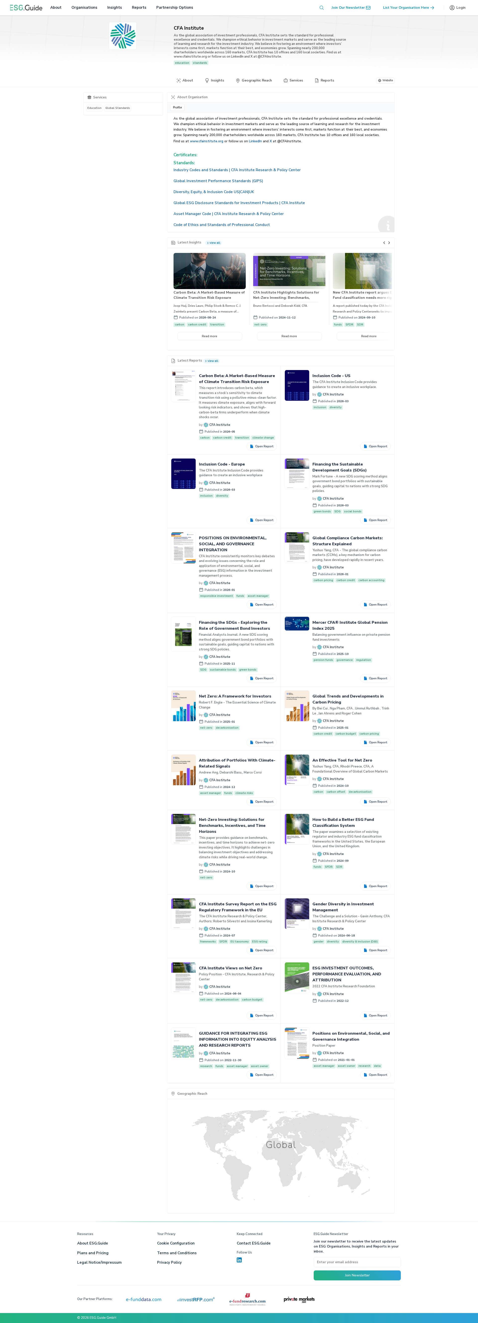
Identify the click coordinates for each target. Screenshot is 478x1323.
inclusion (320, 407)
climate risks (244, 793)
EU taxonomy (240, 941)
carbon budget (346, 734)
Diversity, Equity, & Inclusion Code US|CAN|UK (214, 191)
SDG (337, 511)
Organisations (84, 7)
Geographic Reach (257, 80)
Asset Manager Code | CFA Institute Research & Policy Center (229, 213)
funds (338, 324)
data (377, 1066)
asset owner (259, 1066)
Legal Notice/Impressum (99, 1262)
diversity (336, 407)
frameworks (208, 941)
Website (387, 80)
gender (318, 941)
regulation (363, 660)
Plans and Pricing (93, 1252)
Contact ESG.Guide (254, 1243)
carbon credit (197, 324)
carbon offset (336, 792)
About (55, 7)
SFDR (349, 324)
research (206, 1066)
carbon (179, 324)
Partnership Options (174, 7)
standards (200, 63)
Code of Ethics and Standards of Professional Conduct (222, 224)
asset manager (258, 596)
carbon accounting (371, 580)
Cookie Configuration (176, 1243)
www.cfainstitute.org (206, 141)
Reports (139, 7)
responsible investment (216, 596)
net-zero (260, 324)
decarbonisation (227, 728)
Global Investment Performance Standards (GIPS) (218, 180)
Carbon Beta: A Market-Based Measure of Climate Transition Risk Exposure (209, 295)
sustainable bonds (223, 670)
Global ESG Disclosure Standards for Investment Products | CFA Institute (239, 202)
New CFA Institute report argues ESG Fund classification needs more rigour (365, 295)
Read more (209, 336)
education (182, 63)
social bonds (352, 511)
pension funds (323, 660)
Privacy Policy (169, 1262)
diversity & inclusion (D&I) (360, 941)
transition (217, 324)
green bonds (322, 511)
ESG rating (259, 941)
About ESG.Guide (92, 1243)
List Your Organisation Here (406, 7)
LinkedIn (255, 141)
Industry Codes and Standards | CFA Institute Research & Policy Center (237, 169)
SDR (360, 324)
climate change (263, 438)
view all (215, 243)
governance (345, 660)
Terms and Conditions (177, 1252)
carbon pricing (323, 580)
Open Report (264, 446)
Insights (114, 7)
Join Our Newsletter (348, 7)
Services (296, 80)
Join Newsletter (357, 1275)
